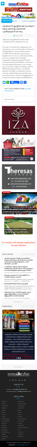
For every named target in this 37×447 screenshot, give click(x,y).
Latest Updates (22, 403)
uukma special (7, 306)
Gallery (4, 403)
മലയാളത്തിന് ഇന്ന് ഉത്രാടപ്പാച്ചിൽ (16, 284)
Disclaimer (21, 401)
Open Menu (2, 3)
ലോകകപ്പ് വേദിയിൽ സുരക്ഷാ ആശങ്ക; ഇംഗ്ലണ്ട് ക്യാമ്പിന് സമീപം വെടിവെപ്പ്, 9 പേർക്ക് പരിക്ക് (16, 231)
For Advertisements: (11, 391)
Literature (4, 427)
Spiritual (4, 408)
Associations (21, 405)
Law (19, 429)
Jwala (3, 416)
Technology (5, 436)
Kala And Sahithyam (23, 427)
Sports (20, 414)
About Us (4, 401)
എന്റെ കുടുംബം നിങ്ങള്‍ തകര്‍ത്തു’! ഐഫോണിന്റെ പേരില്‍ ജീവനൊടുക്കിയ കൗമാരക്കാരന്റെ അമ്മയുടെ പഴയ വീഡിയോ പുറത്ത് (18, 261)
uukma (20, 416)
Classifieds (4, 429)
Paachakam (21, 425)
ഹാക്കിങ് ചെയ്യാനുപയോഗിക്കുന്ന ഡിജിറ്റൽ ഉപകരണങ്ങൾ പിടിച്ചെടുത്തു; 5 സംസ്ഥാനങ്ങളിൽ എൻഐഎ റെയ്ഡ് (18, 268)
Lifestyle (20, 434)
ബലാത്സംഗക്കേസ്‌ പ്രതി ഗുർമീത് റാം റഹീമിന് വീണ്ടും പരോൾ (17, 276)
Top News (20, 436)
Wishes (20, 423)
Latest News (5, 405)
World (3, 412)
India (19, 410)
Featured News (6, 421)
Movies (4, 414)
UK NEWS (21, 408)
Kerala (3, 410)
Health (20, 412)
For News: (8, 389)
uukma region (6, 419)
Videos (4, 438)
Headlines (20, 432)
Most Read (21, 421)
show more (18, 302)
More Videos (6, 192)
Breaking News (6, 432)
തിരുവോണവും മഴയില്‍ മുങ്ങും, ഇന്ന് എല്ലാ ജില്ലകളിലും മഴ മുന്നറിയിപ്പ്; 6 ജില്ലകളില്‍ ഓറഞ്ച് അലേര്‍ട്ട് (17, 294)
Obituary (4, 423)
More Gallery (10, 217)
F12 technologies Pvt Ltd (21, 445)
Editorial (4, 425)
